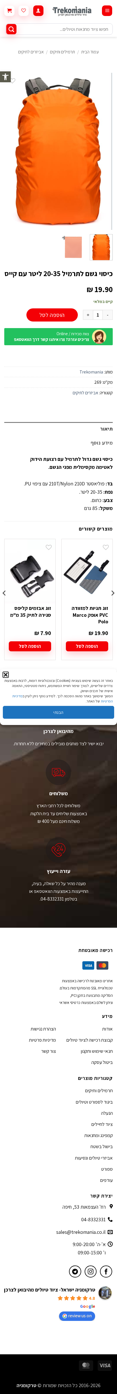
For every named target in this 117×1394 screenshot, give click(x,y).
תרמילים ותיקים (62, 52)
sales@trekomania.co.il (81, 1232)
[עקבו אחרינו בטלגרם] (75, 1272)
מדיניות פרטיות (42, 1040)
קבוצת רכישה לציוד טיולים (89, 1040)
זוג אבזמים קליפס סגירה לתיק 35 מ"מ (30, 611)
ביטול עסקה (102, 1062)
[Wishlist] (23, 11)
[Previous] (103, 151)
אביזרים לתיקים (31, 52)
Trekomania (91, 372)
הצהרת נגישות (43, 1029)
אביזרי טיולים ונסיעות (94, 1158)
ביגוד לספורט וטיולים (94, 1102)
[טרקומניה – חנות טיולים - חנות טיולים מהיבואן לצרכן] (72, 11)
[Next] (9, 151)
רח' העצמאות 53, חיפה (84, 1207)
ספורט (107, 1169)
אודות (107, 1029)
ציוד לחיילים (102, 1124)
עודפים (106, 1180)
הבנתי (58, 712)
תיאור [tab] (106, 428)
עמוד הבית (90, 52)
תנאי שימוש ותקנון (97, 1051)
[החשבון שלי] (38, 10)
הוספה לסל (52, 315)
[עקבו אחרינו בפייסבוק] (106, 1272)
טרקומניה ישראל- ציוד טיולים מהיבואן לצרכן (49, 1289)
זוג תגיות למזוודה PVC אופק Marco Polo (90, 615)
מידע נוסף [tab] (102, 442)
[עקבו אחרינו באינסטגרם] (91, 1272)
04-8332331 (93, 1219)
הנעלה (107, 1113)
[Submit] (11, 29)
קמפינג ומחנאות (98, 1135)
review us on (80, 1316)
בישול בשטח (102, 1146)
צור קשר (48, 1051)
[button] (5, 76)
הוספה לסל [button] (87, 646)
